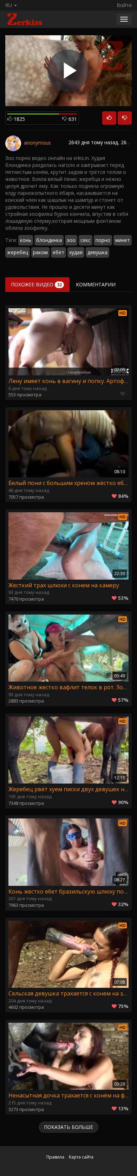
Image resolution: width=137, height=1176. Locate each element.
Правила (55, 1157)
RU (9, 5)
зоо (71, 240)
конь (25, 240)
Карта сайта (81, 1157)
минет (122, 240)
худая (76, 252)
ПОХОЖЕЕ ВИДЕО (36, 284)
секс (85, 240)
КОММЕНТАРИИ (96, 284)
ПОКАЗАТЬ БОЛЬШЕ (68, 1127)
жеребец (17, 252)
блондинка (49, 240)
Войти (124, 5)
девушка (97, 252)
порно (103, 240)
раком (40, 252)
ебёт (58, 252)
